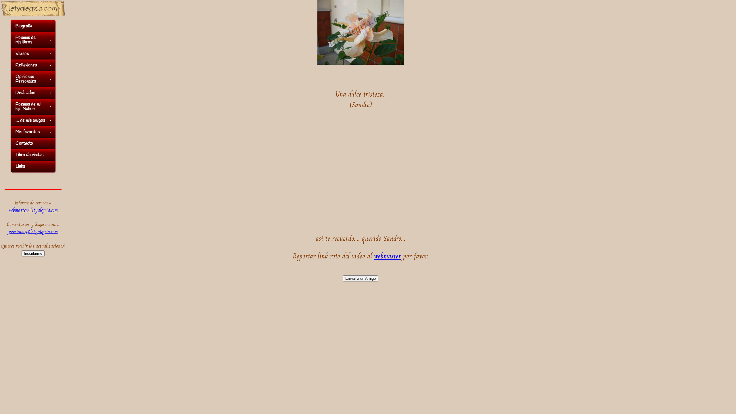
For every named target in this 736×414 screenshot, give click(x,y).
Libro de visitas (29, 155)
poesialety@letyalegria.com (33, 231)
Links (20, 166)
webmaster (387, 256)
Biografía (24, 26)
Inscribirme (33, 253)
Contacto (24, 143)
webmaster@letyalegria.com (33, 210)
